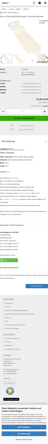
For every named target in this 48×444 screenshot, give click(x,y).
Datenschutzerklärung (38, 423)
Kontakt (7, 307)
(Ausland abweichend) (28, 74)
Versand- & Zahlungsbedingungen (16, 310)
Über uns (8, 318)
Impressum (9, 303)
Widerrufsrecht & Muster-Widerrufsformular (19, 314)
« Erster (3, 9)
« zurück (11, 9)
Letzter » (26, 9)
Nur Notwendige (24, 434)
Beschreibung (8, 141)
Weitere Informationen (24, 439)
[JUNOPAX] (4, 3)
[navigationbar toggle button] (45, 3)
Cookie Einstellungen (12, 328)
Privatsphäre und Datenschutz (15, 325)
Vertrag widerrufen (11, 399)
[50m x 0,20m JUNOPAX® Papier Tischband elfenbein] (24, 37)
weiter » (18, 9)
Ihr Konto (8, 342)
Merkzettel (8, 346)
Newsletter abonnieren (12, 349)
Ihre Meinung (37, 286)
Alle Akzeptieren (24, 427)
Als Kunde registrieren (12, 338)
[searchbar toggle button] (34, 3)
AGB (6, 321)
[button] (3, 111)
